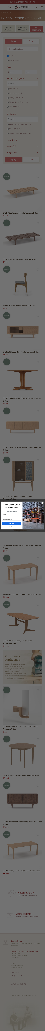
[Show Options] (20, 519)
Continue (11, 523)
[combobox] (11, 519)
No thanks (11, 526)
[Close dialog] (43, 503)
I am (3, 516)
